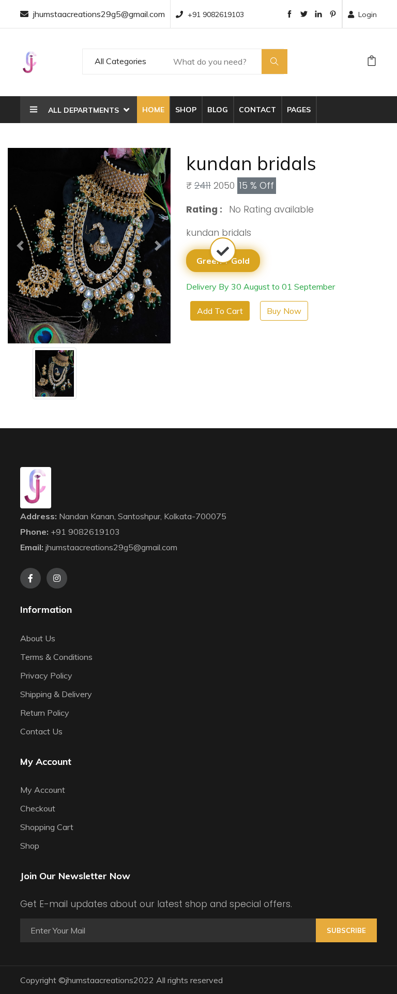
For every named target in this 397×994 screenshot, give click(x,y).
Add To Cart (220, 311)
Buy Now (284, 311)
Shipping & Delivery (56, 694)
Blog (217, 109)
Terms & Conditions (56, 657)
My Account (42, 790)
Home (153, 109)
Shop (185, 109)
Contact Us (41, 731)
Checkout (37, 808)
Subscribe (346, 930)
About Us (37, 638)
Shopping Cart (46, 827)
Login (367, 14)
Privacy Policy (46, 675)
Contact (257, 109)
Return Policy (44, 712)
